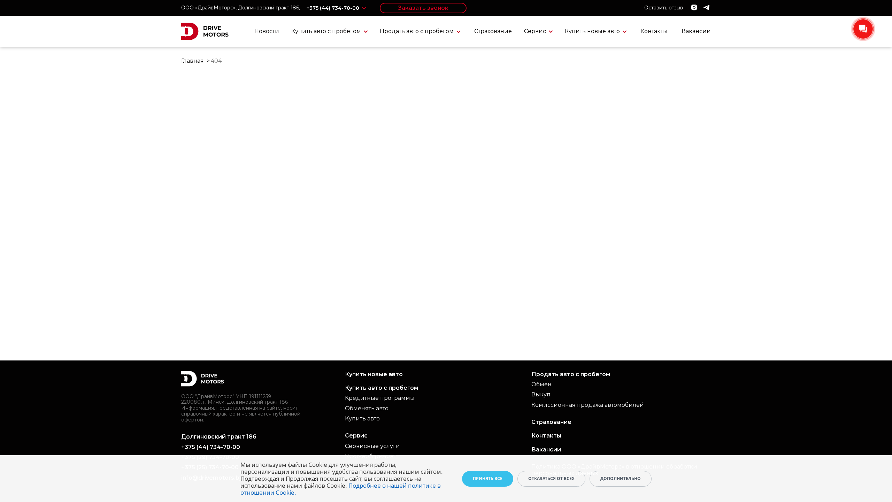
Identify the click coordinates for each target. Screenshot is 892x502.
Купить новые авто (593, 31)
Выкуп (541, 394)
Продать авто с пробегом (417, 31)
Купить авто (362, 418)
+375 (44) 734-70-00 (334, 8)
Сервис (535, 31)
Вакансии (696, 31)
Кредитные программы (380, 398)
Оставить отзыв (663, 8)
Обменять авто (367, 408)
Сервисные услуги (372, 446)
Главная (192, 61)
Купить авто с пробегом (326, 31)
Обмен (541, 384)
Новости (266, 31)
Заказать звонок (423, 8)
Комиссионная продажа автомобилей (587, 405)
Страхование (493, 31)
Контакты (654, 31)
